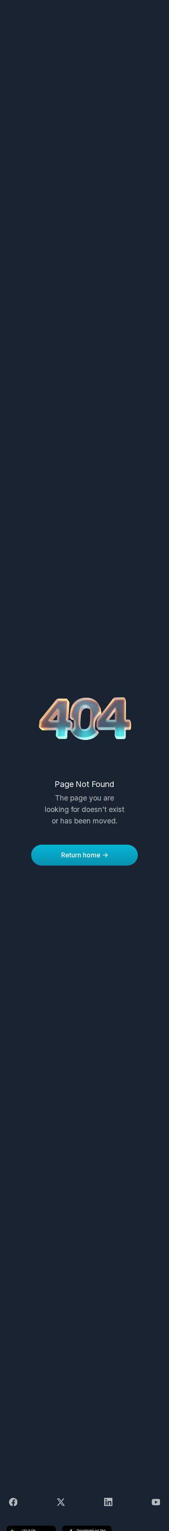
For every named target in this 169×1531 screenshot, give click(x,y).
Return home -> (84, 855)
